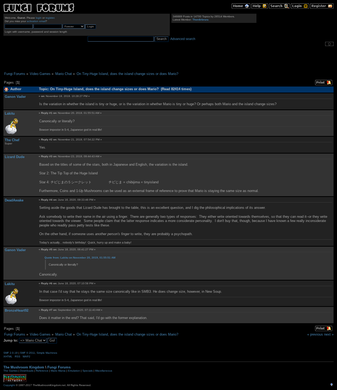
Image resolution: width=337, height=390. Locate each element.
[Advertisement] (168, 59)
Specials (87, 370)
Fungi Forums (59, 367)
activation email (36, 21)
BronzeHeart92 (16, 310)
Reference (42, 370)
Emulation (74, 370)
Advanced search (182, 39)
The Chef (12, 140)
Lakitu (10, 113)
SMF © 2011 (27, 352)
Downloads (26, 370)
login (39, 17)
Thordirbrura (200, 19)
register (50, 17)
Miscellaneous (103, 370)
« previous (315, 334)
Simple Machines (47, 352)
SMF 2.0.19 (10, 352)
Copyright (9, 385)
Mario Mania (58, 370)
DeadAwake (14, 200)
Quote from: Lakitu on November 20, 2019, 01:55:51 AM (79, 257)
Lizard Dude (14, 157)
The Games (10, 370)
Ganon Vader (15, 97)
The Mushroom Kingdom (23, 367)
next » (329, 334)
